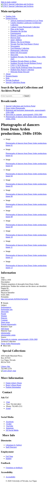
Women (4, 316)
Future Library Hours (14, 383)
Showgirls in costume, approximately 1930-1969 (24, 115)
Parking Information (13, 387)
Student (8, 459)
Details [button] (5, 303)
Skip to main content (8, 2)
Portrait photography (8, 324)
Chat (8, 402)
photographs (5, 333)
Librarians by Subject (14, 445)
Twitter (9, 424)
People (3, 314)
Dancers (4, 318)
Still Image (5, 329)
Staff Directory (11, 447)
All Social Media (12, 430)
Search (26, 96)
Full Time (9, 456)
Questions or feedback (14, 468)
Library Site (6, 366)
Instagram (10, 428)
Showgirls (5, 312)
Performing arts (6, 309)
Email (8, 408)
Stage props (5, 322)
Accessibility (10, 477)
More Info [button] (7, 346)
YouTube (9, 426)
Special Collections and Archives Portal (20, 106)
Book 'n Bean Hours (13, 385)
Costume (4, 320)
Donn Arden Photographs (15, 108)
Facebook (10, 422)
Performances (6, 307)
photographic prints (8, 335)
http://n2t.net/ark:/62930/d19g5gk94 (14, 299)
